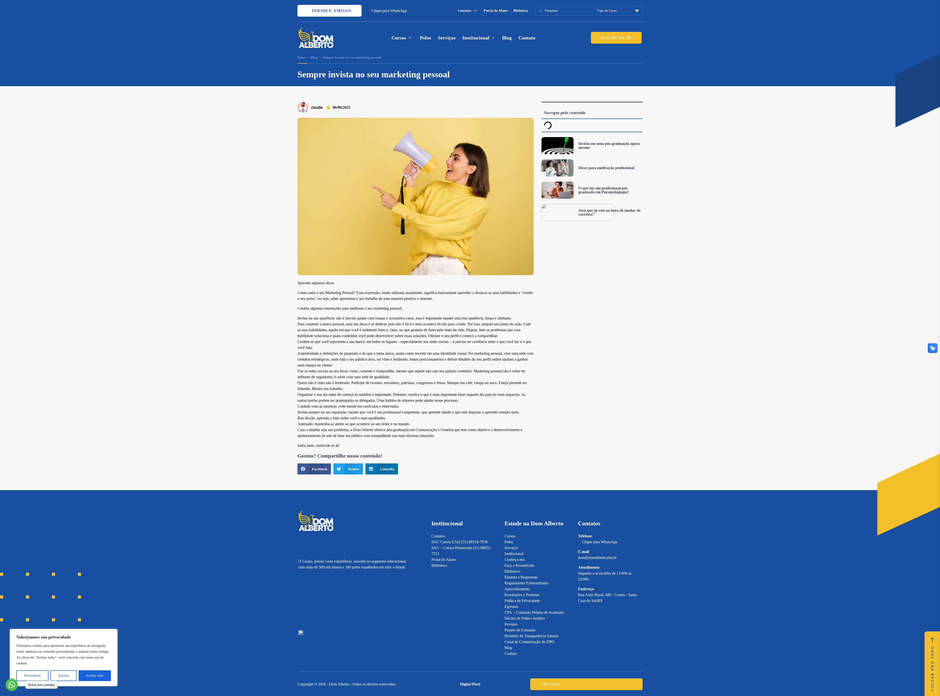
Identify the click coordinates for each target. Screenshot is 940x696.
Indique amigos (331, 11)
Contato (526, 37)
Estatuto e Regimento (521, 577)
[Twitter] (326, 600)
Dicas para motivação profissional (606, 168)
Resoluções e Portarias (522, 595)
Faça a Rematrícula (519, 565)
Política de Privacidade (522, 601)
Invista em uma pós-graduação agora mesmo (609, 146)
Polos (425, 37)
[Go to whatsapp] (12, 685)
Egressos (511, 606)
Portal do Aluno (495, 10)
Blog (507, 37)
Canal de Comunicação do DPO (529, 642)
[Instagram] (300, 600)
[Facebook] (309, 600)
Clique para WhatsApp (389, 11)
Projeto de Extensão (520, 630)
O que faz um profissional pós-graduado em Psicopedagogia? (603, 190)
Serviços (447, 37)
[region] (64, 657)
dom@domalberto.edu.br (597, 557)
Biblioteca (520, 10)
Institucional (514, 554)
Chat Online (550, 684)
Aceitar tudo (94, 675)
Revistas (511, 624)
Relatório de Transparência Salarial (531, 636)
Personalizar (32, 675)
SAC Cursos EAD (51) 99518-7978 (459, 542)
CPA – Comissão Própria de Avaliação (534, 612)
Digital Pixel (470, 684)
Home (301, 57)
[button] (314, 468)
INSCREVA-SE (616, 37)
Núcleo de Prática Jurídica (525, 618)
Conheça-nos (515, 559)
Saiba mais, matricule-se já (317, 445)
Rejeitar (63, 675)
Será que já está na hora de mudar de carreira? (609, 212)
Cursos (510, 536)
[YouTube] (318, 600)
